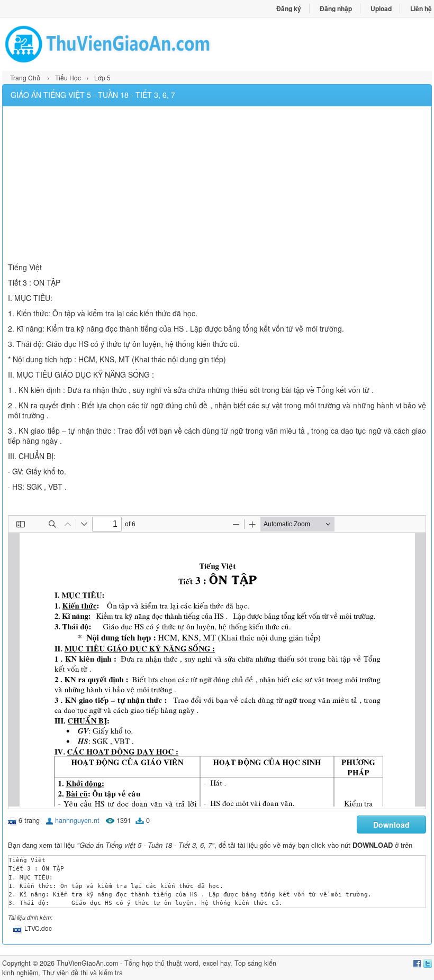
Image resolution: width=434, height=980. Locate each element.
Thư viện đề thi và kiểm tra (82, 972)
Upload (381, 8)
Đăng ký (288, 8)
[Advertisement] (217, 186)
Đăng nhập (336, 8)
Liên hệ (421, 8)
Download (391, 824)
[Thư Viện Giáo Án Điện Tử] (109, 44)
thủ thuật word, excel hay (192, 963)
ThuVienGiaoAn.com (87, 963)
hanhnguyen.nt (77, 820)
